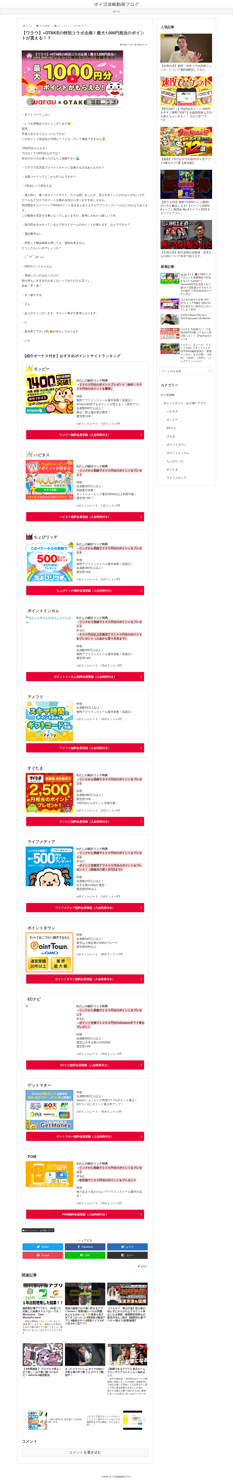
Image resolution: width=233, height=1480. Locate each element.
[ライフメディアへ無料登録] (49, 885)
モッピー (172, 419)
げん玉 (171, 436)
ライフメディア (177, 477)
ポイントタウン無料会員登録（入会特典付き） (85, 979)
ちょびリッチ (175, 461)
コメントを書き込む (85, 1452)
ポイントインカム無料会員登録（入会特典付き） (85, 677)
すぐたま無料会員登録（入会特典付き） (85, 821)
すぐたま (172, 469)
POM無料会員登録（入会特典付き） (85, 1214)
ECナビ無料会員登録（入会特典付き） (85, 1065)
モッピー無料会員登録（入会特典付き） (85, 435)
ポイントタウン (177, 444)
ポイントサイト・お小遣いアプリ (38, 1230)
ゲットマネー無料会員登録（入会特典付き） (85, 1136)
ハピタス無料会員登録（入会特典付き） (85, 517)
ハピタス (172, 411)
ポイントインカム (178, 453)
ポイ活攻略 (167, 394)
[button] (209, 371)
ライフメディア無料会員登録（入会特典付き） (85, 908)
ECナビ (171, 428)
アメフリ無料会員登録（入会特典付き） (85, 748)
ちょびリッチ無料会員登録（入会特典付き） (85, 590)
